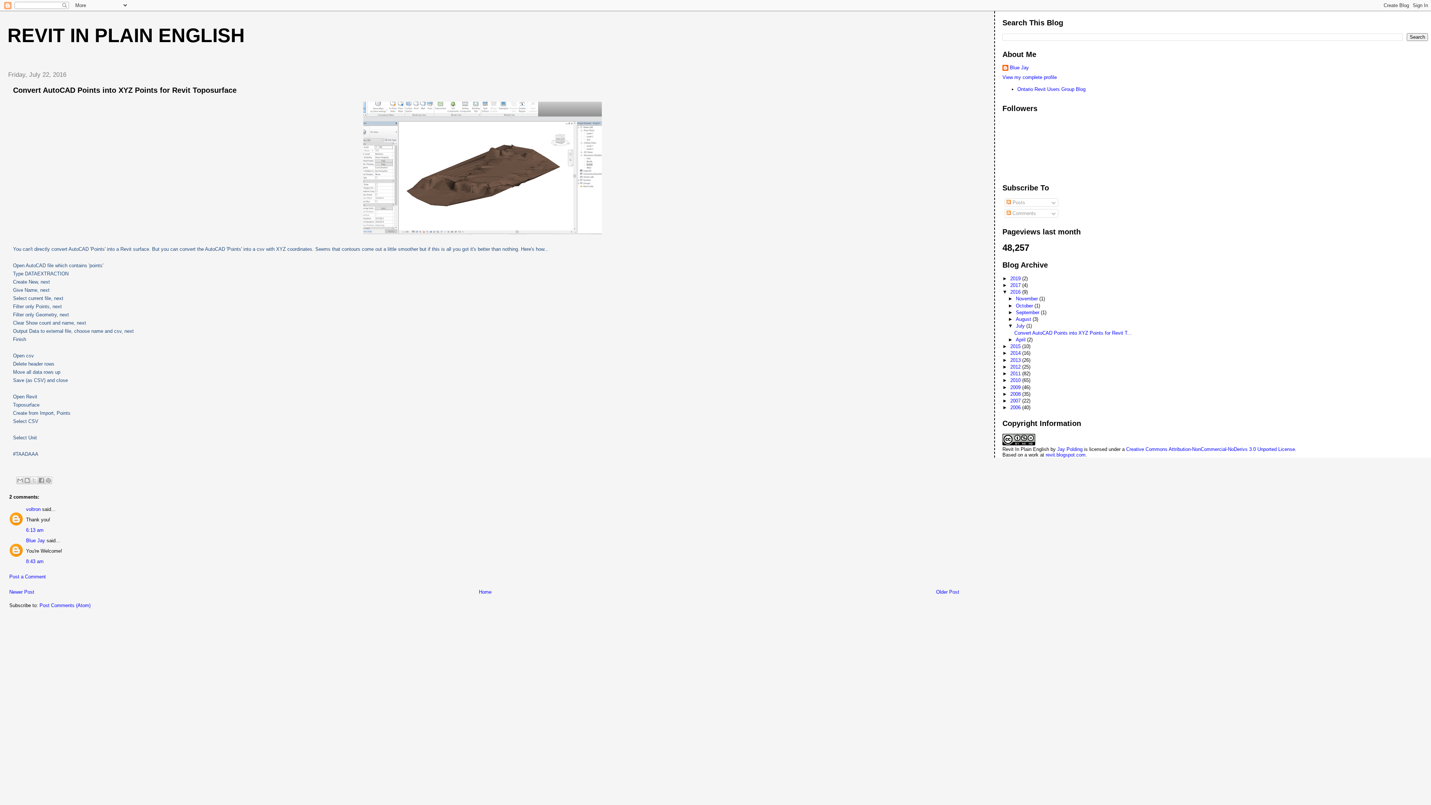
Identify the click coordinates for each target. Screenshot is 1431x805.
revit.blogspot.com (1066, 455)
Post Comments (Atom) (65, 605)
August (1024, 319)
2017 (1016, 285)
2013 (1016, 360)
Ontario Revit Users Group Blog (1051, 89)
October (1025, 306)
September (1028, 312)
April (1021, 339)
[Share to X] (34, 480)
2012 (1016, 367)
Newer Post (21, 592)
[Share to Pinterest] (48, 480)
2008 (1016, 394)
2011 (1016, 373)
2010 (1016, 380)
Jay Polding (1070, 449)
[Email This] (20, 480)
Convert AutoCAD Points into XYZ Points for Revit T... (1073, 333)
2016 (1016, 292)
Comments (1023, 213)
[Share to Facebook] (41, 480)
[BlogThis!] (27, 480)
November (1027, 299)
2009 (1016, 387)
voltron (33, 509)
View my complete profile (1029, 77)
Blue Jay (35, 540)
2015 (1016, 346)
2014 (1016, 353)
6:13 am (35, 530)
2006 (1016, 407)
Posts (1018, 202)
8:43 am (35, 561)
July (1021, 326)
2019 (1016, 278)
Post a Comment (27, 577)
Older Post (947, 592)
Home (485, 592)
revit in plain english (126, 35)
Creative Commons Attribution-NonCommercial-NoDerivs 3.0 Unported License (1210, 449)
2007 (1016, 401)
